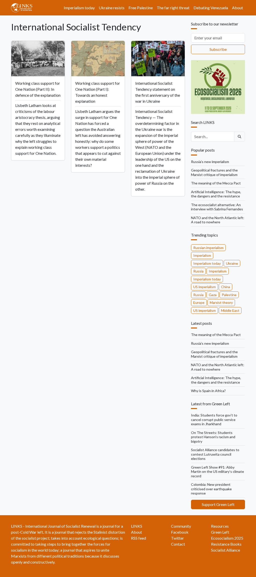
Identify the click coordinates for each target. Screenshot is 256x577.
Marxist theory (221, 302)
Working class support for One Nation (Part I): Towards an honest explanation (97, 92)
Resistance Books (226, 544)
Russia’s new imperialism (210, 162)
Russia (198, 271)
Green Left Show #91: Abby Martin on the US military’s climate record (217, 471)
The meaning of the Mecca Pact (216, 183)
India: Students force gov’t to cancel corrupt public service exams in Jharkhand (214, 419)
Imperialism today (79, 7)
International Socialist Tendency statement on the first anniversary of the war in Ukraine (157, 92)
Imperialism (202, 255)
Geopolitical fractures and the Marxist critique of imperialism (214, 172)
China (225, 287)
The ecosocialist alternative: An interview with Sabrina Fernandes (217, 207)
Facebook (179, 532)
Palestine (229, 295)
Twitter (177, 538)
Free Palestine (140, 7)
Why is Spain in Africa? (208, 391)
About (237, 7)
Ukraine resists (111, 7)
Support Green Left (218, 504)
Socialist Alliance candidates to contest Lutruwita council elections (215, 454)
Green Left (220, 532)
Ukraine (232, 263)
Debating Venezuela (211, 7)
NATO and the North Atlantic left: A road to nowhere (217, 220)
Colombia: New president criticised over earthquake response (211, 488)
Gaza (212, 295)
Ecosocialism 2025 (227, 538)
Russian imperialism (208, 248)
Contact (178, 544)
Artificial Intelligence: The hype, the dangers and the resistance (216, 194)
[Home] (23, 7)
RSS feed (138, 538)
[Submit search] (239, 137)
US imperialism (204, 287)
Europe (198, 302)
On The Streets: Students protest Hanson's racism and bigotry (213, 436)
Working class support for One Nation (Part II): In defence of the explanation (37, 89)
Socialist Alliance (225, 550)
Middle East (230, 310)
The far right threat (173, 7)
